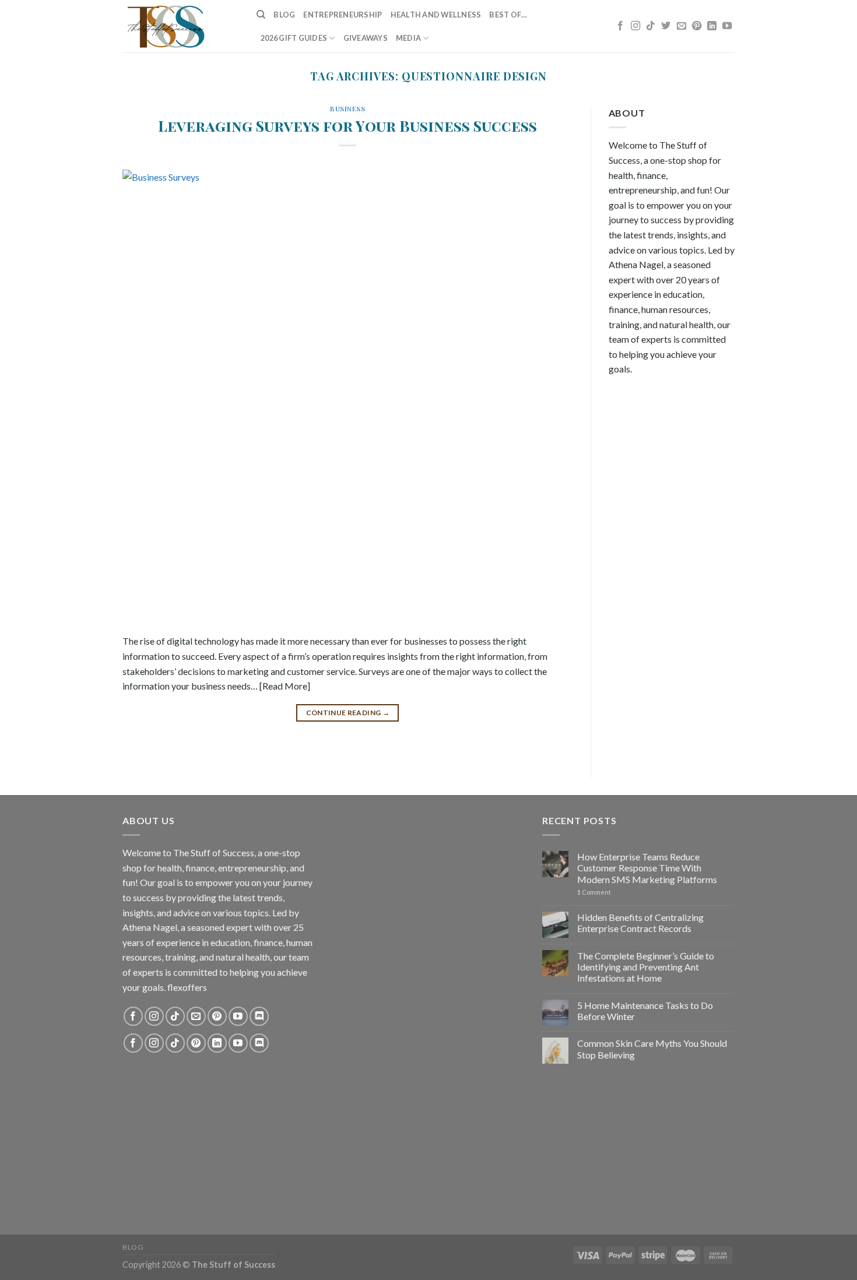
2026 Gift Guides (294, 38)
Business (347, 108)
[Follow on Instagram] (635, 26)
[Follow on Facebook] (620, 26)
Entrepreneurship (342, 14)
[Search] (261, 14)
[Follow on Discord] (259, 1016)
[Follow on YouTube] (727, 26)
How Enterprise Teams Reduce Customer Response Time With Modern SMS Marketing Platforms (647, 867)
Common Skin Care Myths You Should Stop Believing (652, 1049)
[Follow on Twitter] (665, 26)
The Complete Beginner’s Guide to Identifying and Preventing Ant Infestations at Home (645, 966)
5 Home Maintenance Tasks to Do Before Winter (645, 1011)
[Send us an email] (681, 26)
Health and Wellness (436, 14)
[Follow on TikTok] (650, 26)
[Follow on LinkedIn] (711, 26)
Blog (284, 14)
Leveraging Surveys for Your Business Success (347, 125)
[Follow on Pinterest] (696, 26)
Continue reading (348, 712)
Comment (594, 892)
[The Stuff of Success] (180, 26)
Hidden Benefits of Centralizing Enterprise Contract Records (640, 923)
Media (408, 38)
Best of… (508, 14)
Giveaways (365, 38)
